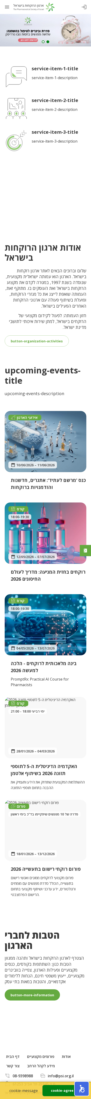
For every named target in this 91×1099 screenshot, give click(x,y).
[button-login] (84, 7)
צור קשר (13, 1065)
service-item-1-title (55, 68)
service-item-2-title (55, 100)
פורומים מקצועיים (40, 1056)
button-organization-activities (37, 341)
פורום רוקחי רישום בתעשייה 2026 (46, 869)
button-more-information (32, 995)
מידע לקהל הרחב (41, 1065)
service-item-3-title (55, 132)
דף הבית (13, 1056)
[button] (82, 1089)
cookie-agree (62, 1090)
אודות (66, 1056)
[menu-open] (7, 7)
